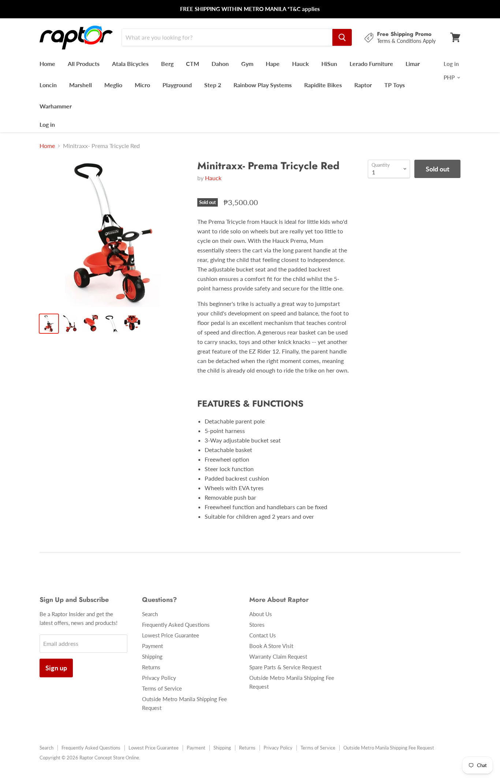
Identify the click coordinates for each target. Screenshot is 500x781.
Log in (47, 124)
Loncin (48, 84)
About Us (260, 614)
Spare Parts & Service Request (285, 667)
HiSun (329, 63)
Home (47, 63)
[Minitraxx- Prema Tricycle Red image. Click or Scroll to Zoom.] (113, 233)
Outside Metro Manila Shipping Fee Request (388, 748)
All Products (84, 63)
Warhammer (56, 106)
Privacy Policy (159, 677)
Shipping (152, 656)
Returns (151, 667)
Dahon (220, 63)
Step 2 (212, 84)
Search (150, 614)
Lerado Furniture (371, 63)
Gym (247, 63)
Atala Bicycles (130, 63)
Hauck (300, 63)
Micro (142, 84)
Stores (257, 624)
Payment (152, 646)
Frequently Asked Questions (176, 624)
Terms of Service (162, 688)
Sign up (56, 668)
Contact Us (262, 635)
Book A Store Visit (271, 646)
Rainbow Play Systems (263, 84)
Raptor (363, 84)
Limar (413, 63)
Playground (177, 84)
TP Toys (394, 84)
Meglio (113, 84)
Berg (167, 63)
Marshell (80, 84)
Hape (273, 63)
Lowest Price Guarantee (170, 635)
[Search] (342, 37)
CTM (192, 63)
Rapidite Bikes (323, 84)
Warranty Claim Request (278, 656)
